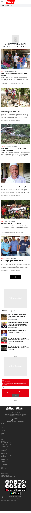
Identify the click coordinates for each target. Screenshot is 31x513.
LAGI (28, 352)
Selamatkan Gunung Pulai (11, 223)
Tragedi (3, 146)
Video (2, 433)
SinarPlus (3, 450)
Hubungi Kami (5, 440)
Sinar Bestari (4, 452)
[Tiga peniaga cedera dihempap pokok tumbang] (15, 134)
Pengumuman (5, 464)
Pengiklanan (4, 473)
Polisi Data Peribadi (6, 444)
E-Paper (3, 430)
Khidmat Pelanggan (6, 468)
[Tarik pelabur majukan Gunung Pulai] (15, 173)
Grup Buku (3, 456)
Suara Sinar (4, 432)
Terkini (4, 311)
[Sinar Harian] (8, 2)
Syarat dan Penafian (6, 442)
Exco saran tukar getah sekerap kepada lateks (13, 261)
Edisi (2, 427)
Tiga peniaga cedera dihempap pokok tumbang (13, 149)
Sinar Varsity (4, 459)
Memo (2, 466)
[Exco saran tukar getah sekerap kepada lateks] (15, 246)
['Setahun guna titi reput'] (15, 97)
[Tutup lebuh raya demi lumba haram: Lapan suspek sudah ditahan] (4, 317)
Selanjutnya (15, 277)
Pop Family (4, 453)
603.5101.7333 (16, 420)
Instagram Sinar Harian (15, 496)
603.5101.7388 (16, 418)
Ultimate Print (4, 458)
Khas (2, 435)
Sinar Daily (4, 449)
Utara (2, 71)
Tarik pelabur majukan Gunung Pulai (15, 187)
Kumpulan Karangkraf (7, 455)
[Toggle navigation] (2, 1)
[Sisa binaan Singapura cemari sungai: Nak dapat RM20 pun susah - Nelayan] (4, 348)
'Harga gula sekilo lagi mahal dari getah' (14, 74)
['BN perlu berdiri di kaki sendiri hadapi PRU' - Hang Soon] (4, 333)
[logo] (10, 409)
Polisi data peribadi (17, 392)
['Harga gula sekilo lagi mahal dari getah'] (15, 59)
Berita (2, 426)
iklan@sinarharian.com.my (8, 476)
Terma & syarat (6, 392)
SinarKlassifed (5, 475)
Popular (12, 311)
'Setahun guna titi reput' (10, 112)
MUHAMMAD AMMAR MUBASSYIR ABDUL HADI (12, 84)
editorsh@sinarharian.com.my (16, 421)
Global (3, 429)
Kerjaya (3, 441)
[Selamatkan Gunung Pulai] (15, 209)
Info (2, 467)
